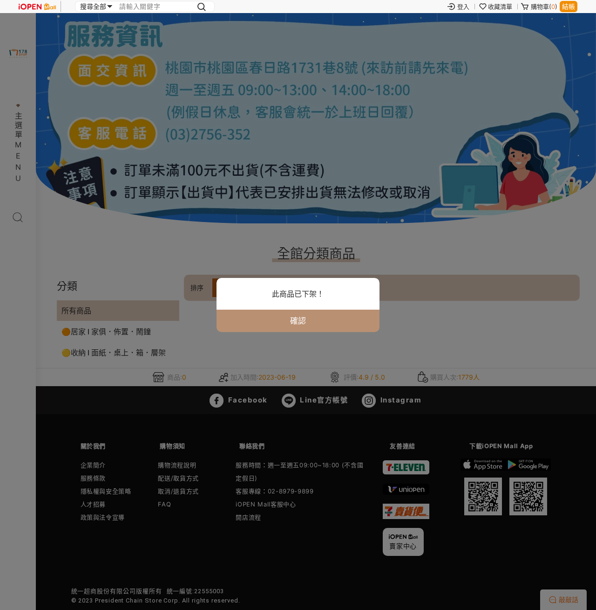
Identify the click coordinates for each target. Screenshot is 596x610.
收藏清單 (500, 6)
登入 (463, 6)
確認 (298, 321)
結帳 (568, 6)
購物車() (544, 6)
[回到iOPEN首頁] (37, 6)
